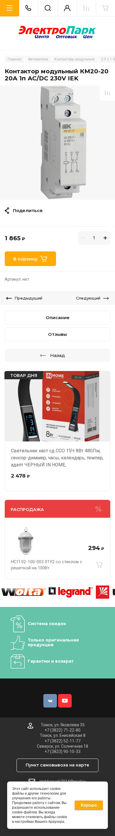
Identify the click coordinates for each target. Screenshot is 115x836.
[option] (57, 142)
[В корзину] (99, 565)
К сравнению (107, 93)
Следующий (88, 298)
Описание (58, 317)
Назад (57, 355)
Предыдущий (28, 298)
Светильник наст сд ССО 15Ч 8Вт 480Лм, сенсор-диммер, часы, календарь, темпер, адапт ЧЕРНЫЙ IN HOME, (57, 458)
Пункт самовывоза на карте (57, 765)
